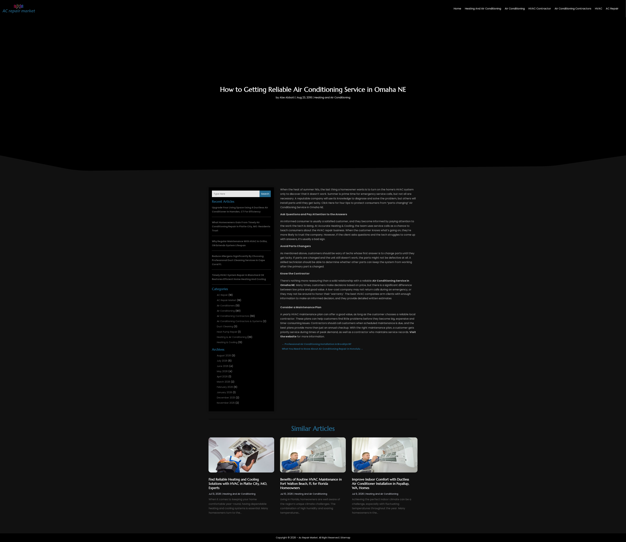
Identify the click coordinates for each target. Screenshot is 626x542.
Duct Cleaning (225, 326)
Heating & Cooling (227, 342)
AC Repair (612, 8)
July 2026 (222, 360)
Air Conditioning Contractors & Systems (239, 321)
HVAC (598, 8)
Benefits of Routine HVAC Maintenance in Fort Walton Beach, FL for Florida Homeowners (311, 483)
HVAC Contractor (539, 8)
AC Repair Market (226, 300)
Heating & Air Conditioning (232, 337)
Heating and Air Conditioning (483, 8)
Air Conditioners (226, 305)
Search (265, 193)
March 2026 (223, 381)
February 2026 (225, 387)
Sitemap (345, 537)
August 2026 (224, 355)
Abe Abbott (287, 97)
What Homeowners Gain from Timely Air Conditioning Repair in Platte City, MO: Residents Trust (241, 226)
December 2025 (226, 397)
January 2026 (224, 392)
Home (457, 8)
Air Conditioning (515, 8)
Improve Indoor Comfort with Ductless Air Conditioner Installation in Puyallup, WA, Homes (380, 483)
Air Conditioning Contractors (573, 8)
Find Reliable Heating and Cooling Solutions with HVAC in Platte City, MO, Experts (238, 483)
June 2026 (223, 366)
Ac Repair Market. (308, 537)
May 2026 (222, 371)
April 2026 (222, 376)
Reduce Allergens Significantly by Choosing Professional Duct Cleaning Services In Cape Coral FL (238, 260)
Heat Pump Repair (227, 331)
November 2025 (226, 402)
